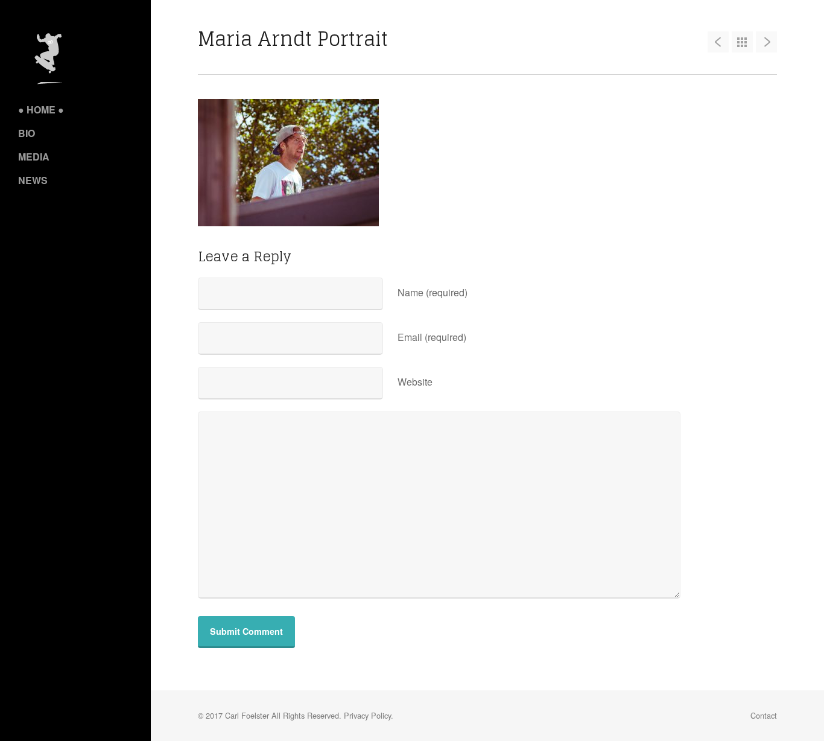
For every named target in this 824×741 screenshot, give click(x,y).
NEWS (33, 180)
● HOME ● (41, 109)
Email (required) (432, 337)
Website (415, 382)
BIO (26, 133)
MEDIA (33, 157)
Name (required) (432, 292)
